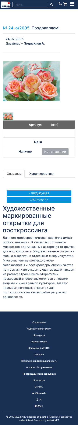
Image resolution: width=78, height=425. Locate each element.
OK (40, 399)
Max (40, 406)
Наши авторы (39, 341)
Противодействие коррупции (39, 373)
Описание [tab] (14, 173)
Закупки (39, 354)
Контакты (39, 380)
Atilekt (29, 420)
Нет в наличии (55, 151)
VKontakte (40, 393)
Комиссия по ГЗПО (39, 348)
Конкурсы (39, 335)
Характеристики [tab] (42, 173)
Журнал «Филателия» (39, 328)
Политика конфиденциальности (39, 360)
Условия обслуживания (39, 367)
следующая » (39, 199)
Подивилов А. (34, 43)
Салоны (39, 386)
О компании (39, 322)
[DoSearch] (51, 4)
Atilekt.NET (53, 420)
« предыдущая (39, 193)
